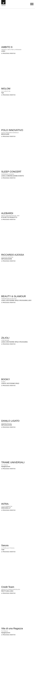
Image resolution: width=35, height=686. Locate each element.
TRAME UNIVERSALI (13, 462)
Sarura (4, 545)
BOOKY (5, 379)
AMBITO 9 (6, 47)
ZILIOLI (5, 337)
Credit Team (7, 587)
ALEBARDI (7, 213)
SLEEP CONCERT (11, 171)
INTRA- (5, 504)
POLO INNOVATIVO (12, 130)
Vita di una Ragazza (12, 628)
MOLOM (5, 88)
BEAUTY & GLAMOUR (13, 296)
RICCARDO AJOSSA (12, 254)
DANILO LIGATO (10, 421)
